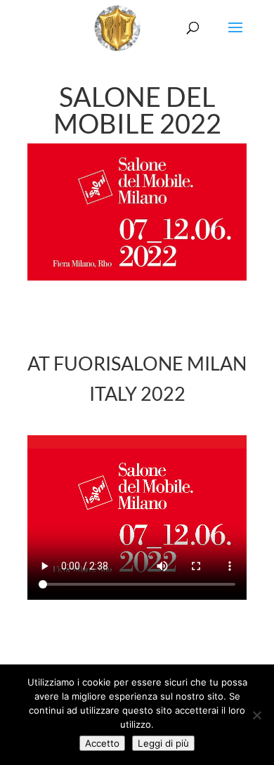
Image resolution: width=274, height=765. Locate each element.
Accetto (102, 743)
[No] (256, 715)
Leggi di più (163, 743)
